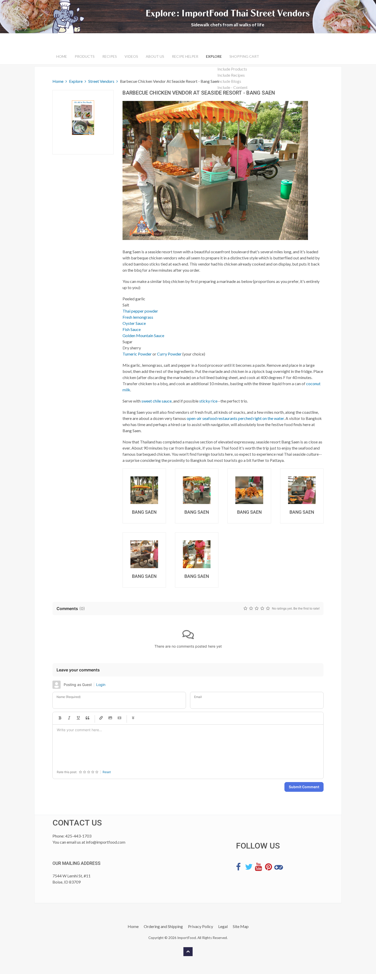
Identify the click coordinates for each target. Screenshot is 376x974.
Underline (78, 718)
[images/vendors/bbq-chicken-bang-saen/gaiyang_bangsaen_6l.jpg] (197, 554)
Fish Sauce (132, 329)
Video (119, 718)
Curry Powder (169, 353)
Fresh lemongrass (138, 317)
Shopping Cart (244, 56)
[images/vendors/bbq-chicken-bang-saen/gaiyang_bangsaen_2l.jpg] (197, 490)
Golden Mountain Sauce (143, 335)
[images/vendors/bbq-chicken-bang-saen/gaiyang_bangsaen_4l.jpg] (302, 490)
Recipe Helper (185, 56)
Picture (110, 718)
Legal (223, 926)
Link (101, 718)
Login (100, 684)
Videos (131, 56)
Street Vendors (101, 81)
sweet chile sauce (156, 400)
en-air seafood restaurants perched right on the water (237, 418)
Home (61, 56)
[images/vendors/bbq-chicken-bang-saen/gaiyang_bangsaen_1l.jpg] (144, 490)
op (189, 418)
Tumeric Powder (137, 353)
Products (85, 56)
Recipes (109, 56)
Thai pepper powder (140, 310)
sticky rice (208, 400)
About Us (155, 56)
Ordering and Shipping (163, 926)
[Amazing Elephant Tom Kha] (83, 117)
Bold (60, 718)
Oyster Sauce (134, 323)
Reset (107, 772)
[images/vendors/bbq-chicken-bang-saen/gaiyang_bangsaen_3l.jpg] (249, 490)
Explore (214, 56)
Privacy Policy (200, 926)
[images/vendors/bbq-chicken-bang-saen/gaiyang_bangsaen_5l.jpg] (144, 554)
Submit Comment (304, 787)
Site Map (241, 926)
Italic (69, 718)
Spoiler (133, 718)
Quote (87, 718)
